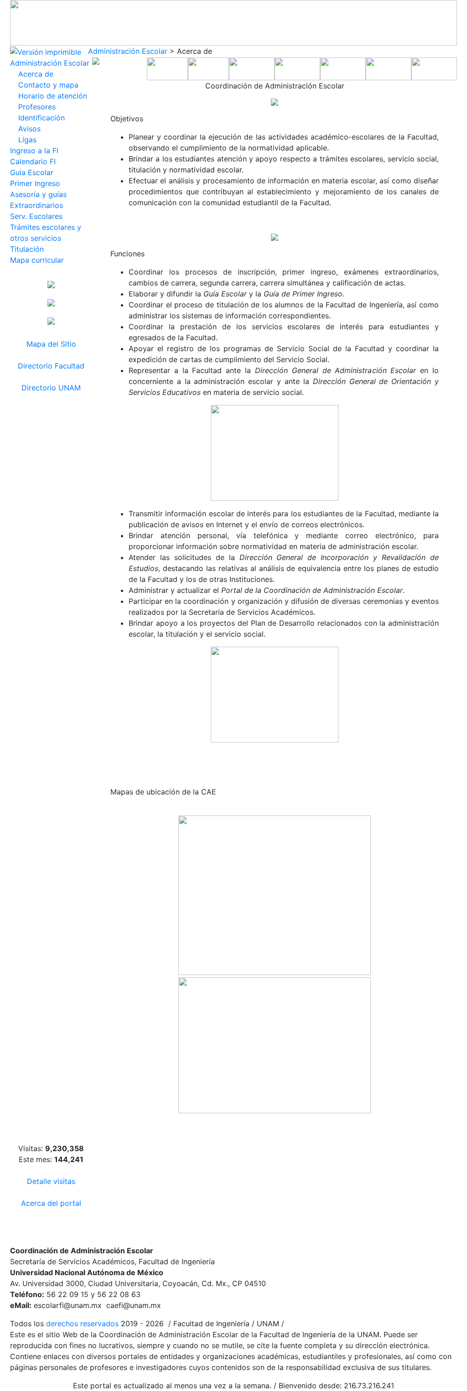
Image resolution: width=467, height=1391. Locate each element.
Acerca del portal (51, 1203)
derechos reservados (82, 1323)
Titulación (27, 249)
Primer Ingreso (35, 183)
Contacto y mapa (48, 84)
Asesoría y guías (38, 194)
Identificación (41, 117)
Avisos (29, 128)
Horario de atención (52, 95)
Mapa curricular (37, 260)
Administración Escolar (127, 51)
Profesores (37, 106)
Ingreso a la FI (34, 150)
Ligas (27, 139)
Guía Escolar (31, 172)
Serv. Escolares (36, 216)
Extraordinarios (36, 205)
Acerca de (35, 73)
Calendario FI (33, 161)
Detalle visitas (51, 1181)
